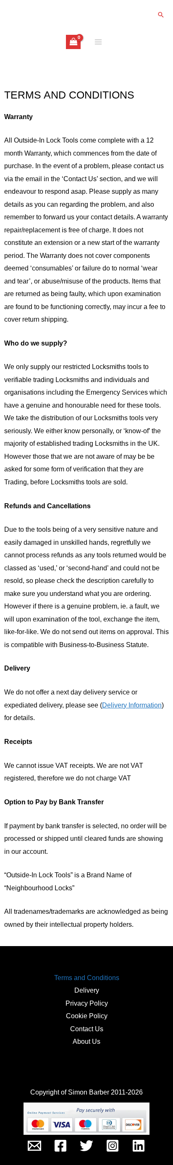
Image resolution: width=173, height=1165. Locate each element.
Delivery (86, 990)
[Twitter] (86, 1145)
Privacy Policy (87, 1003)
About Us (86, 1041)
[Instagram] (112, 1145)
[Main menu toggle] (98, 42)
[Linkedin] (138, 1145)
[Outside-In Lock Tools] (34, 1145)
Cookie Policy (86, 1015)
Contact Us (86, 1028)
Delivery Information (132, 705)
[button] (161, 14)
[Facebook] (60, 1145)
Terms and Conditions (86, 977)
